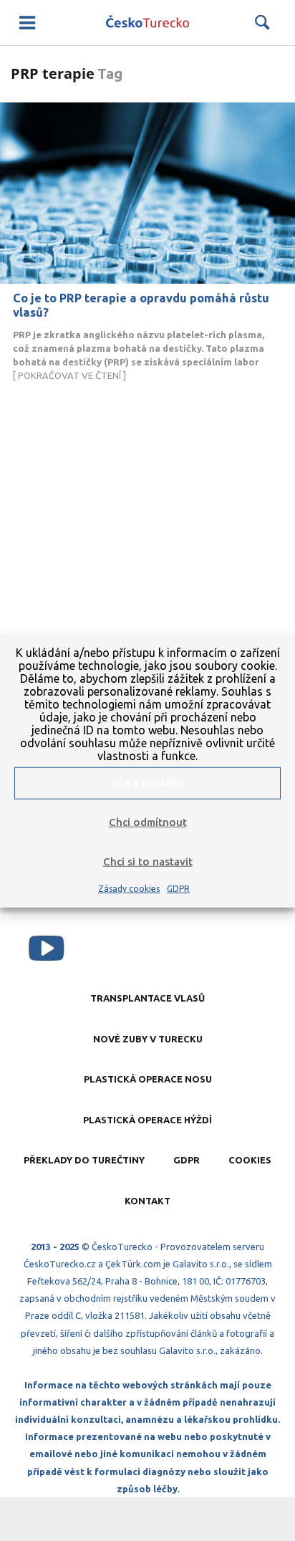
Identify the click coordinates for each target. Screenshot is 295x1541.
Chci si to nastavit (148, 861)
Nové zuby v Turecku (148, 1039)
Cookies (249, 1160)
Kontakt (147, 1201)
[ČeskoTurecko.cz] (147, 22)
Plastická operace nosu (148, 1079)
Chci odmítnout (148, 822)
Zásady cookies (129, 888)
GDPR (178, 888)
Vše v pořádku (148, 783)
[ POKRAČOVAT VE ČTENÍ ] (138, 355)
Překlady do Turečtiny (84, 1160)
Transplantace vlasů (147, 998)
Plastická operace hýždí (147, 1120)
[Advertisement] (147, 619)
